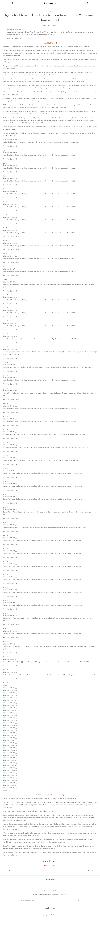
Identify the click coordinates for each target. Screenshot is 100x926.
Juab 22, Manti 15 (50, 43)
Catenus (55, 915)
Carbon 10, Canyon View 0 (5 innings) (50, 795)
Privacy (53, 908)
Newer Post (91, 871)
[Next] (6, 685)
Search (47, 908)
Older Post (8, 871)
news (50, 11)
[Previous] (3, 685)
